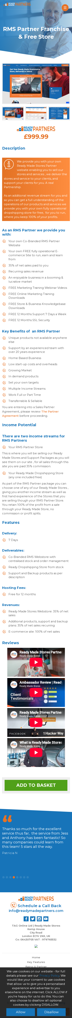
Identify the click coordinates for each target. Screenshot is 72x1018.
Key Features (36, 962)
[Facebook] (26, 918)
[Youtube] (45, 918)
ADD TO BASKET (36, 785)
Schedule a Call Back (39, 905)
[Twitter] (32, 918)
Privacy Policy (49, 975)
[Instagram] (39, 918)
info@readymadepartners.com (36, 911)
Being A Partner (36, 966)
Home (36, 957)
